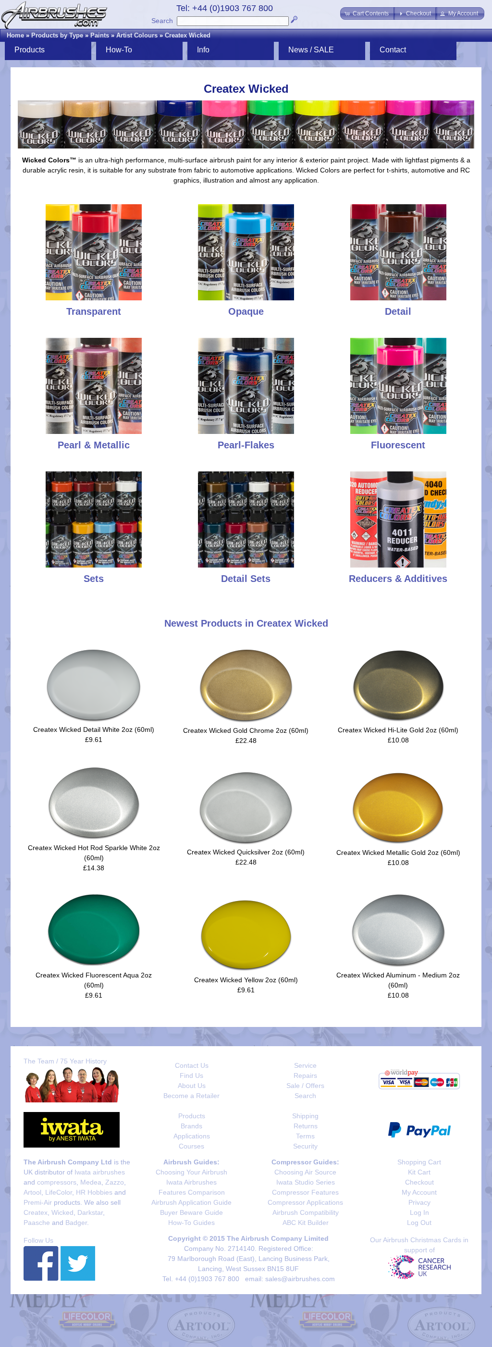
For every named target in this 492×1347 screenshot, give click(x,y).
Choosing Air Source (305, 1172)
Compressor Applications (305, 1202)
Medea (90, 1182)
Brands (191, 1126)
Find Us (191, 1075)
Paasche (37, 1222)
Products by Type (57, 35)
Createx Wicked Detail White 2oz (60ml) (93, 729)
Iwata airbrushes (99, 1172)
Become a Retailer (191, 1096)
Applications (191, 1136)
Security (305, 1146)
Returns (306, 1126)
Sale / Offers (305, 1085)
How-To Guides (191, 1222)
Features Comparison (192, 1192)
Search (162, 21)
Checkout (419, 1182)
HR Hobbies (94, 1192)
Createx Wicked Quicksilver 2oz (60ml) (246, 852)
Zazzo (114, 1182)
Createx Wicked (187, 35)
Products (191, 1116)
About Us (192, 1085)
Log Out (419, 1222)
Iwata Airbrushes (191, 1182)
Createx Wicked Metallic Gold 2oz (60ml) (398, 852)
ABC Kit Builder (306, 1222)
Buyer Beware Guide (191, 1212)
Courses (191, 1146)
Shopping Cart (419, 1162)
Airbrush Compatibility (305, 1212)
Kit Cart (419, 1172)
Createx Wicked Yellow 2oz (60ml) (246, 980)
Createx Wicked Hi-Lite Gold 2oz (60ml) (398, 730)
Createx (36, 1212)
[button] (367, 13)
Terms (305, 1136)
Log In (419, 1212)
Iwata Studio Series (305, 1182)
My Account (419, 1192)
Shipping (305, 1116)
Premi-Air (38, 1202)
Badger (76, 1222)
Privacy (419, 1202)
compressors (56, 1182)
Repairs (305, 1075)
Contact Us (192, 1065)
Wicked (62, 1212)
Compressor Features (305, 1192)
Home (15, 35)
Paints (99, 35)
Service (305, 1065)
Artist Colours (137, 35)
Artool (32, 1192)
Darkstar (90, 1212)
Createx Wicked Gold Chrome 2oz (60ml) (245, 730)
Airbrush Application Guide (191, 1202)
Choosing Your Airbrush (191, 1172)
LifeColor (58, 1192)
